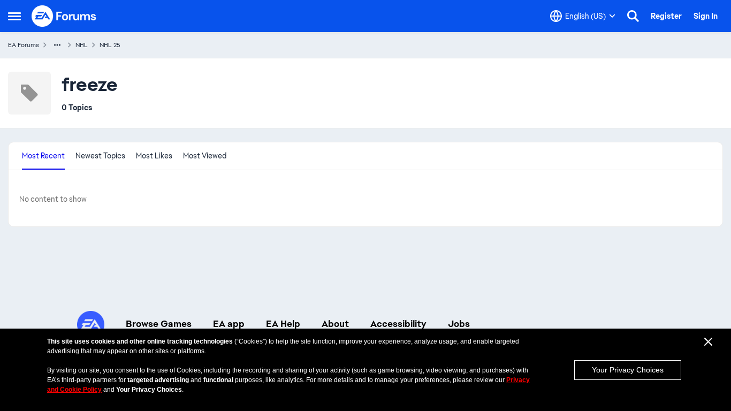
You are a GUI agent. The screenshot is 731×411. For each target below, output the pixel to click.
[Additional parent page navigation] (57, 44)
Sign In (706, 16)
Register (666, 16)
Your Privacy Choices (628, 370)
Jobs (459, 324)
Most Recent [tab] (43, 156)
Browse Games (159, 324)
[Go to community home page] (64, 16)
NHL (81, 45)
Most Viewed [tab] (204, 156)
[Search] (633, 16)
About (335, 324)
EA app (229, 324)
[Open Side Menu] (14, 16)
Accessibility (398, 324)
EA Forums (23, 45)
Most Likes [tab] (154, 156)
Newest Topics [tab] (100, 156)
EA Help (283, 324)
